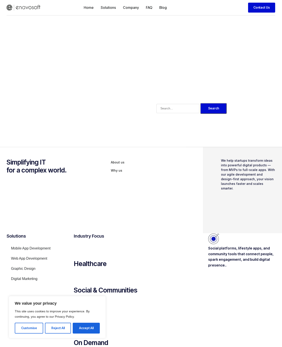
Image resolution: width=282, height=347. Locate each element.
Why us (116, 170)
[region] (57, 317)
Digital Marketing (24, 279)
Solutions (108, 7)
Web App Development (29, 258)
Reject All (58, 328)
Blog (163, 7)
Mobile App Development (30, 248)
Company (131, 7)
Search (213, 108)
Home (89, 7)
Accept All (86, 328)
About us (117, 162)
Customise (29, 328)
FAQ (149, 7)
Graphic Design (23, 268)
